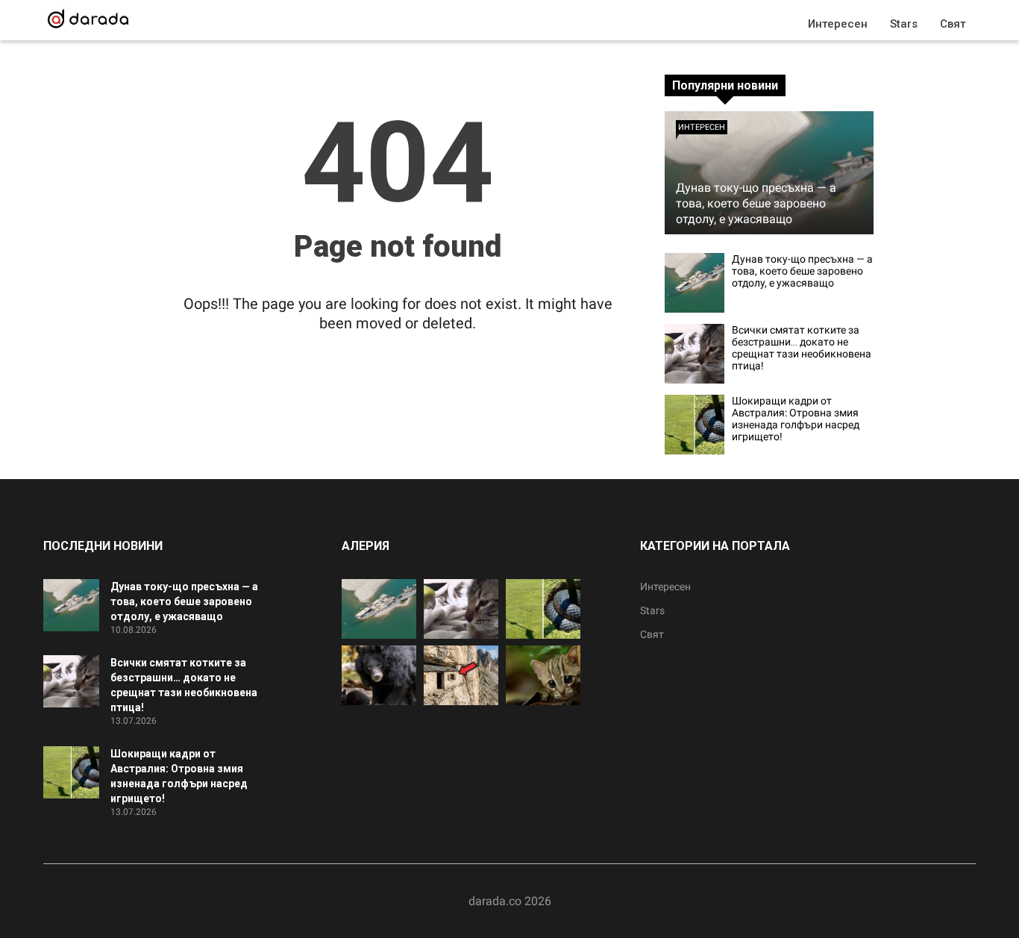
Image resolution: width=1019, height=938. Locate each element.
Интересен (838, 24)
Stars (904, 24)
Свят (953, 24)
